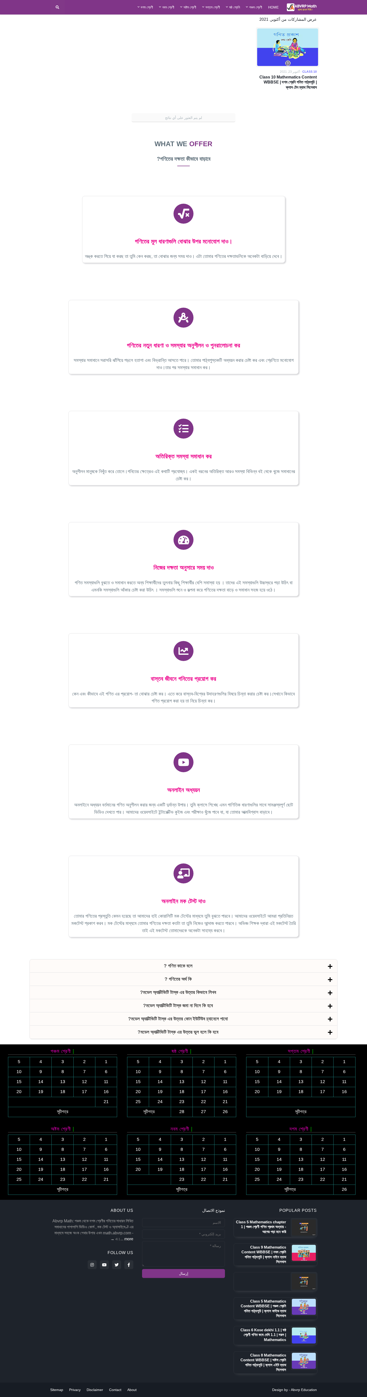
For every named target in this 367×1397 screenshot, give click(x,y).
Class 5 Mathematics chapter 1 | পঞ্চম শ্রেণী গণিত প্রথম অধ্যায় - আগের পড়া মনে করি (261, 1227)
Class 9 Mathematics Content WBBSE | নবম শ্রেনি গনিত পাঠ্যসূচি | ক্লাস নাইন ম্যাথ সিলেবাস (263, 1254)
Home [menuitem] (273, 7)
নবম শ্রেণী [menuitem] (168, 7)
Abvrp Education (304, 1390)
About (132, 1390)
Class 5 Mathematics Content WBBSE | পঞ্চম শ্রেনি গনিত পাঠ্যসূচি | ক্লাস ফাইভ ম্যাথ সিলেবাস (263, 1308)
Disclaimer (95, 1390)
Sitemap (56, 1390)
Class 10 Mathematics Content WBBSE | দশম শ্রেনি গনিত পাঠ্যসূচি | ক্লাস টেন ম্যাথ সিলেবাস (288, 82)
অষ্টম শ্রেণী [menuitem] (190, 7)
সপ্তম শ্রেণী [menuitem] (212, 7)
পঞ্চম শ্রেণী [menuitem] (255, 7)
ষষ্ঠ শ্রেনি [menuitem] (234, 7)
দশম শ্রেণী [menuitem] (147, 7)
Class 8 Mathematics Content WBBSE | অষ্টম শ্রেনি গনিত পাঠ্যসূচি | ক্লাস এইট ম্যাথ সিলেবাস (263, 1362)
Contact (115, 1390)
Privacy (75, 1390)
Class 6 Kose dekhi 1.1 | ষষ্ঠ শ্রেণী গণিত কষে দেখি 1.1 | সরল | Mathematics (263, 1335)
